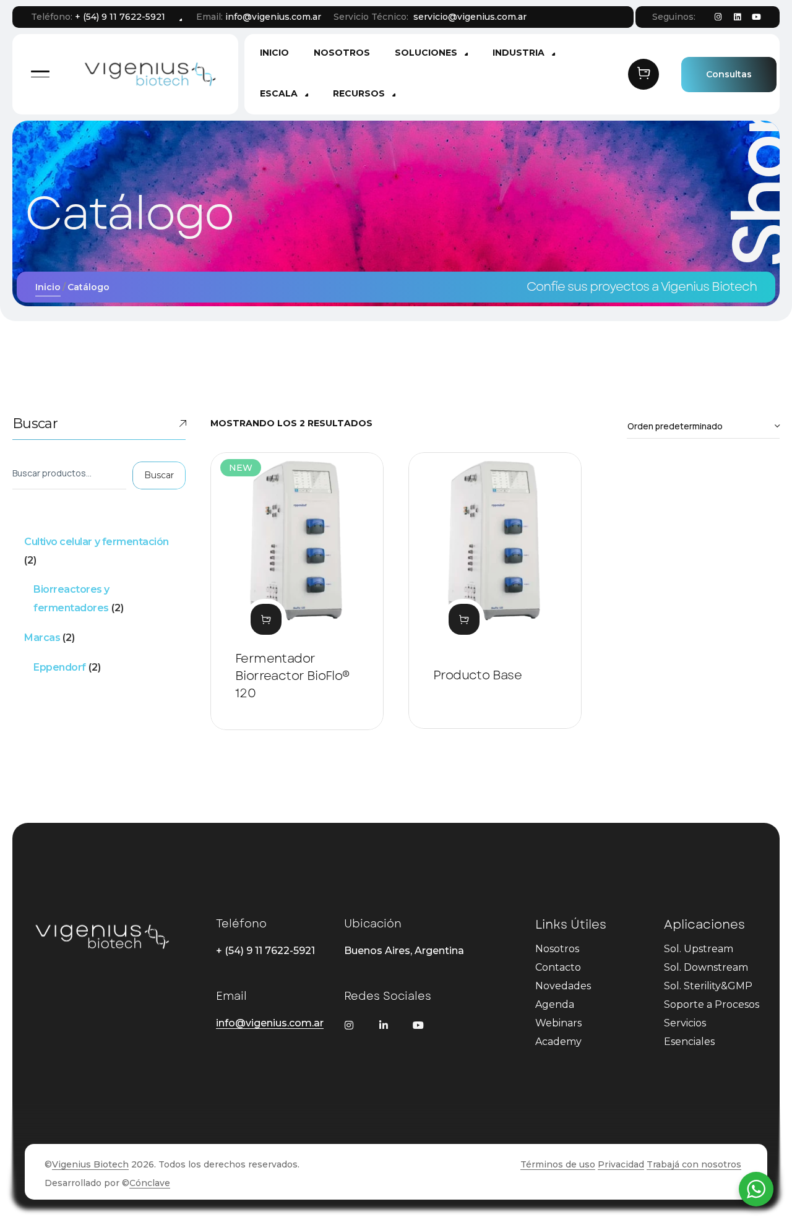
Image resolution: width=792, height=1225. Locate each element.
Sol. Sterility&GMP (708, 986)
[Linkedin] (737, 17)
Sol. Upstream (698, 949)
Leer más (266, 619)
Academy (558, 1041)
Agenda (554, 1004)
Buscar (35, 423)
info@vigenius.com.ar (273, 16)
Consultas (729, 74)
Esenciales (689, 1041)
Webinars (558, 1023)
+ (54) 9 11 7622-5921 (120, 16)
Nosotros (557, 949)
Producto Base (477, 675)
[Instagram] (718, 17)
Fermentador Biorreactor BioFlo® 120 (292, 676)
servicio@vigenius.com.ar (470, 16)
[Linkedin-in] (384, 1025)
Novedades (563, 986)
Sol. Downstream (706, 967)
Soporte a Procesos (711, 1004)
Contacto (558, 967)
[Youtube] (756, 17)
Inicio (48, 287)
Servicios (685, 1023)
